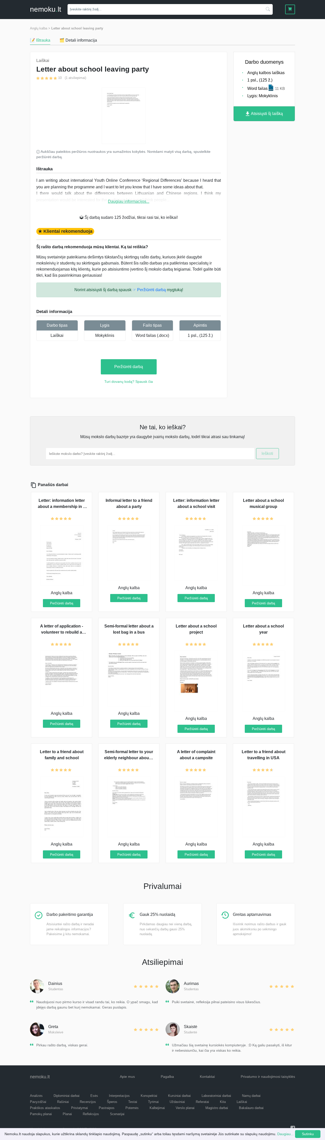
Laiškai (57, 335)
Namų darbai (251, 1096)
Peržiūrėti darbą (128, 367)
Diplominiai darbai (66, 1096)
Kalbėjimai (157, 1108)
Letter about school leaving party (77, 28)
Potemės (132, 1108)
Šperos (112, 1102)
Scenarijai (117, 1114)
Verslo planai (185, 1108)
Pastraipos (107, 1108)
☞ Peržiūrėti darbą (149, 290)
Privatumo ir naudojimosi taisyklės (268, 1077)
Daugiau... (285, 1134)
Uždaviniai (177, 1102)
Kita (223, 1102)
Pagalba (167, 1077)
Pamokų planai (41, 1114)
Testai (132, 1102)
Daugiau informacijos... (128, 201)
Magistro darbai (216, 1108)
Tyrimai (153, 1102)
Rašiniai (63, 1102)
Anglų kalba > (40, 28)
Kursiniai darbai (179, 1096)
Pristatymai (79, 1108)
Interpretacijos (119, 1096)
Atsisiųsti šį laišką (266, 113)
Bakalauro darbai (251, 1108)
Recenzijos (88, 1102)
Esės (94, 1096)
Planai (67, 1114)
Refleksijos (91, 1114)
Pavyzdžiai (38, 1102)
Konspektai (149, 1096)
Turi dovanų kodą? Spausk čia (128, 381)
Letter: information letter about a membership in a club (61, 506)
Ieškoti (267, 453)
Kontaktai (207, 1077)
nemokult (45, 9)
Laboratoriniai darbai (216, 1096)
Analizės (36, 1096)
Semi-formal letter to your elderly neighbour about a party (129, 758)
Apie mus (127, 1077)
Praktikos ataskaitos (45, 1108)
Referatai (202, 1102)
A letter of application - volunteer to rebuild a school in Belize (61, 632)
